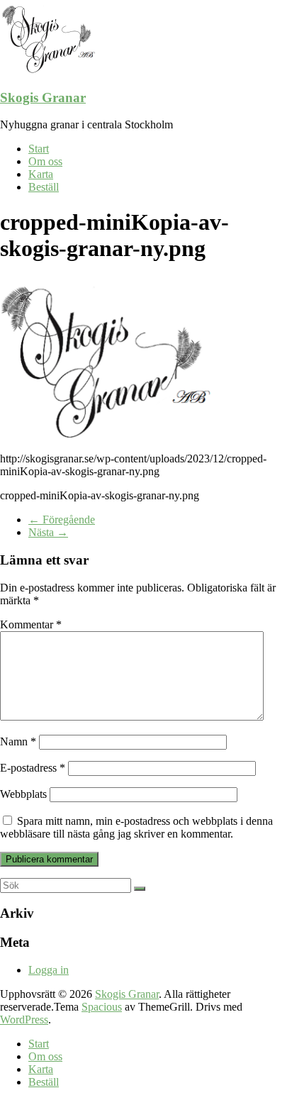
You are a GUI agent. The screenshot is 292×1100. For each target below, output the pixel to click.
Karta (40, 174)
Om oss (45, 161)
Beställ (43, 187)
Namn (18, 741)
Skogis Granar (43, 97)
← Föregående (61, 519)
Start (38, 149)
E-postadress (32, 768)
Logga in (48, 970)
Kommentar (31, 624)
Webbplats (23, 794)
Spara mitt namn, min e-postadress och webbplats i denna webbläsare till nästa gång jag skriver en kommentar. (136, 827)
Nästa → (48, 532)
